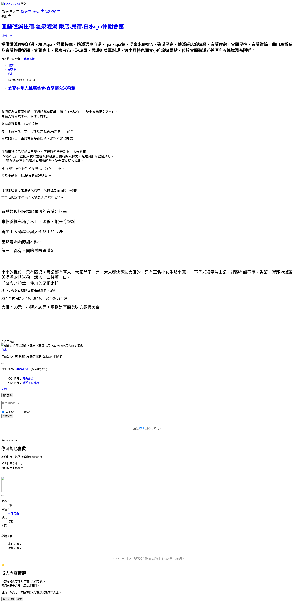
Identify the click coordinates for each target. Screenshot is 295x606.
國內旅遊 (28, 378)
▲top (4, 388)
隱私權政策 (166, 558)
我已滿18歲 (8, 599)
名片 (11, 73)
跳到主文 (6, 35)
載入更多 (7, 395)
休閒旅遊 (29, 58)
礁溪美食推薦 (31, 382)
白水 (4, 349)
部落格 (12, 69)
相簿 (11, 65)
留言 (28, 369)
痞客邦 (20, 369)
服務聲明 (179, 558)
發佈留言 (7, 416)
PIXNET (122, 558)
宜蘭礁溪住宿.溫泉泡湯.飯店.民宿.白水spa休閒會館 (62, 26)
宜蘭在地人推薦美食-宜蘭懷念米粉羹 (41, 88)
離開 (19, 599)
